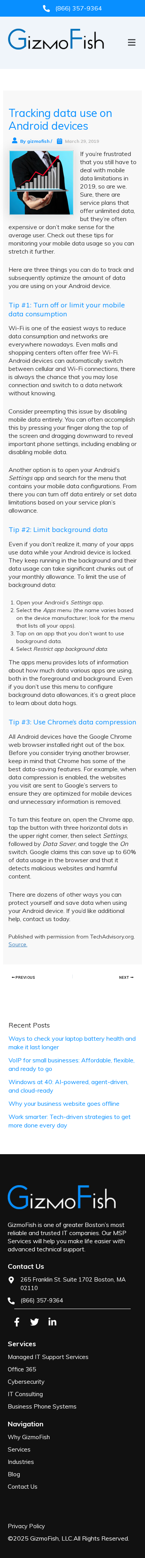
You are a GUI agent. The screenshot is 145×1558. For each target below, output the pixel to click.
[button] (72, 55)
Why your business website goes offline (64, 1103)
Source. (18, 944)
